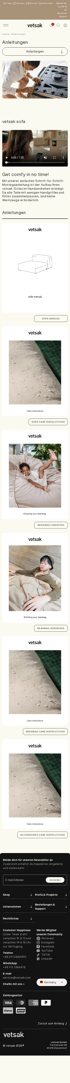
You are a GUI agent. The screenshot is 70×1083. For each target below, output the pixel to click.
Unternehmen (12, 906)
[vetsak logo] (35, 25)
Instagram (48, 942)
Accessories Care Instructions (42, 835)
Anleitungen (18, 34)
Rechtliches (11, 918)
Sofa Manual (51, 318)
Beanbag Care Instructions (45, 731)
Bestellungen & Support (45, 907)
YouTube (47, 950)
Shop (6, 895)
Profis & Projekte (46, 895)
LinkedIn (47, 958)
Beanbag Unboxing (51, 525)
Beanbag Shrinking (50, 628)
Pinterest (48, 938)
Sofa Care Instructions (48, 422)
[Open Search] (58, 25)
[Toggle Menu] (5, 25)
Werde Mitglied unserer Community (50, 932)
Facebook (48, 946)
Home (6, 34)
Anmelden (55, 880)
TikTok (45, 954)
